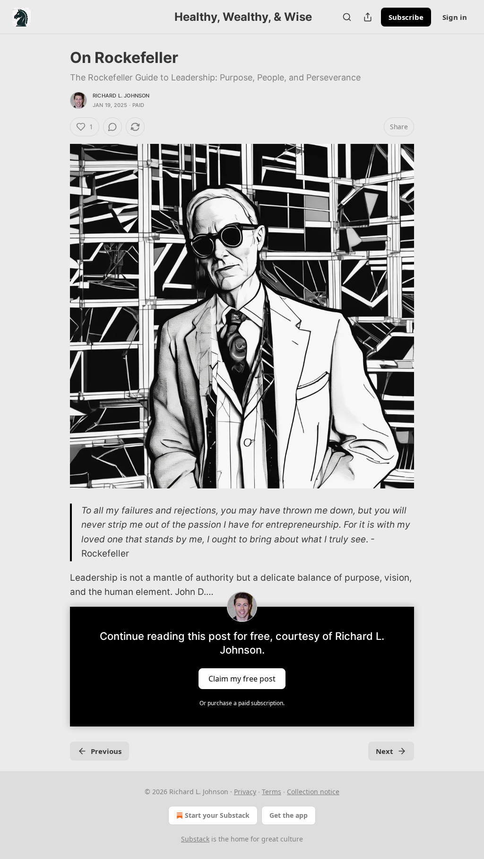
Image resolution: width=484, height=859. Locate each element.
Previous (106, 751)
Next (384, 751)
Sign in (454, 17)
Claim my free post (242, 678)
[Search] (346, 17)
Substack (195, 838)
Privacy (245, 791)
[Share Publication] (367, 17)
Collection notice (313, 791)
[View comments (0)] (112, 126)
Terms (271, 791)
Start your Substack (217, 815)
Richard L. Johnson (121, 95)
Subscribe (406, 17)
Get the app (288, 815)
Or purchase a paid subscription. (242, 703)
